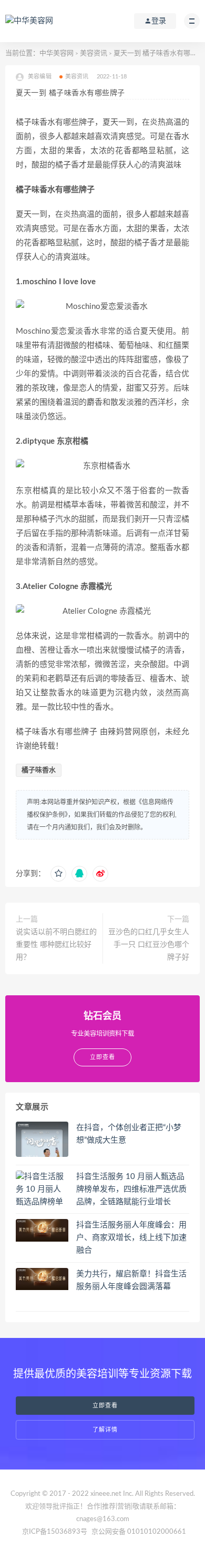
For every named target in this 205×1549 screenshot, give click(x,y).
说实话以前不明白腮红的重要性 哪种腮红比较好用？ (56, 944)
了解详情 (105, 1430)
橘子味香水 (39, 770)
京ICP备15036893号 (54, 1531)
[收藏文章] (58, 874)
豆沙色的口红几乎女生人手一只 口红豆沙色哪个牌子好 (148, 944)
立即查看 (105, 1405)
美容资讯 (93, 53)
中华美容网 (56, 53)
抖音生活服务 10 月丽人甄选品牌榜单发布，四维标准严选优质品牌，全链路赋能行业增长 (131, 1189)
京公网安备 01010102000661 (138, 1531)
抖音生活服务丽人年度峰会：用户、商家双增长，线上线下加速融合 (131, 1237)
